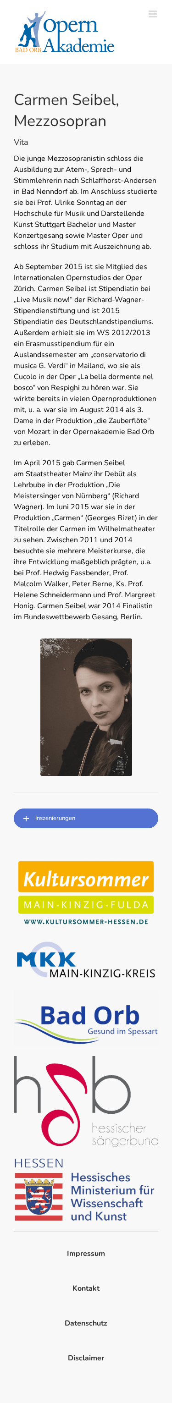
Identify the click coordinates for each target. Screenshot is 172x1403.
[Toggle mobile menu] (153, 14)
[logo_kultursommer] (86, 860)
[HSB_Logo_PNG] (86, 1060)
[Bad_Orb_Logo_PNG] (86, 994)
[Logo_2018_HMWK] (86, 1160)
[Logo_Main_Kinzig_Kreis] (86, 941)
